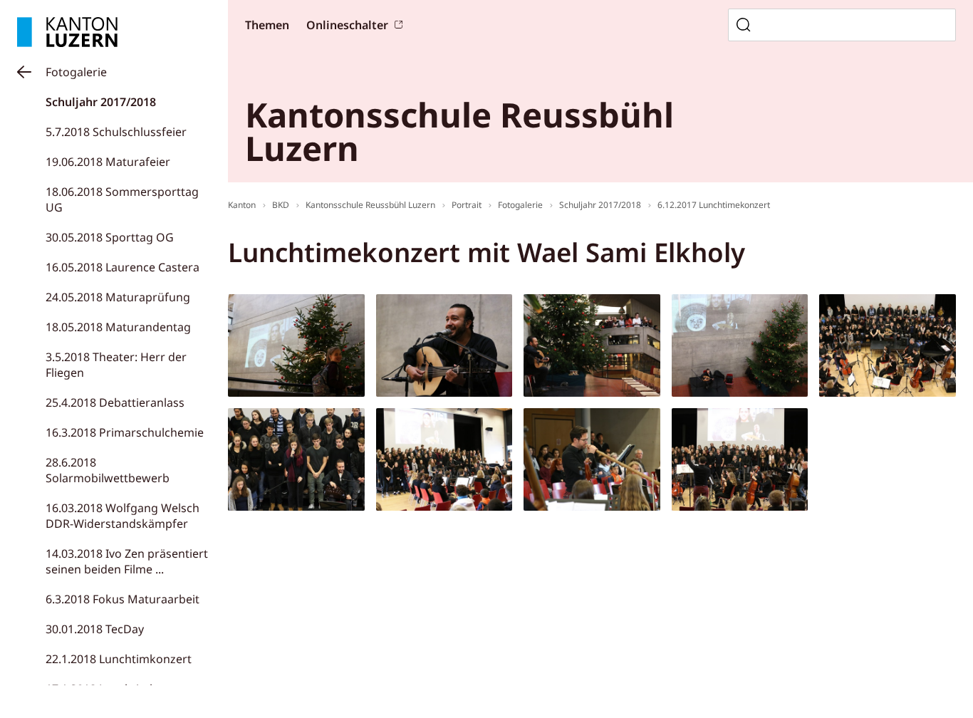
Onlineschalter (347, 25)
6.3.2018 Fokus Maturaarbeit (122, 599)
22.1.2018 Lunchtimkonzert (119, 659)
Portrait (467, 205)
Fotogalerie (76, 72)
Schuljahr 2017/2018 (101, 102)
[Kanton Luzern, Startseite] (67, 32)
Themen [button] (267, 25)
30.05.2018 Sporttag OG (110, 237)
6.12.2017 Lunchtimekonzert (713, 205)
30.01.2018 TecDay (95, 629)
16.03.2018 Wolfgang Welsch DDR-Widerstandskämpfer (122, 515)
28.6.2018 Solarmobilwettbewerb (108, 470)
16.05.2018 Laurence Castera (122, 267)
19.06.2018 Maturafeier (108, 162)
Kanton (242, 205)
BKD (280, 205)
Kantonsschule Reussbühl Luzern (370, 205)
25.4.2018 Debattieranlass (115, 402)
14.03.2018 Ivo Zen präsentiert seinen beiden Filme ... (127, 561)
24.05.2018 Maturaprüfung (118, 297)
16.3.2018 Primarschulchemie (125, 432)
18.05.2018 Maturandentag (118, 327)
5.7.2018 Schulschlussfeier (116, 132)
